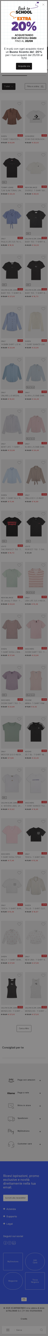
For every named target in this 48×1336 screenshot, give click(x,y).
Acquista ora (24, 66)
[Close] (43, 4)
